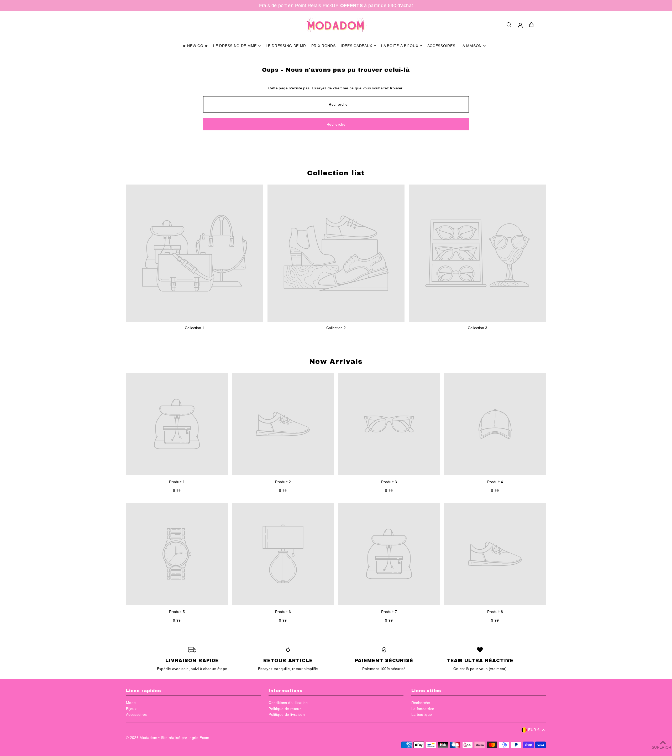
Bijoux (131, 709)
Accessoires (136, 714)
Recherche (420, 703)
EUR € (533, 730)
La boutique (421, 714)
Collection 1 (194, 328)
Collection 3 (477, 328)
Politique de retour (285, 709)
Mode (131, 703)
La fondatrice (422, 709)
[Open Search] (509, 24)
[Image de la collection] (194, 253)
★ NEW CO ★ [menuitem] (195, 46)
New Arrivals (336, 361)
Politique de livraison (287, 714)
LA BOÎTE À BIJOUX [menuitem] (399, 46)
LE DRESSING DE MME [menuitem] (235, 46)
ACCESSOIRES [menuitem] (441, 46)
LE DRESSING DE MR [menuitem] (286, 46)
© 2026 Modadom (141, 737)
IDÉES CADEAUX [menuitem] (356, 46)
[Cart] (531, 24)
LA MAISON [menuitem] (471, 46)
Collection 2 (336, 328)
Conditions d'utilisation (288, 703)
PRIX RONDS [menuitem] (323, 46)
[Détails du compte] (520, 25)
